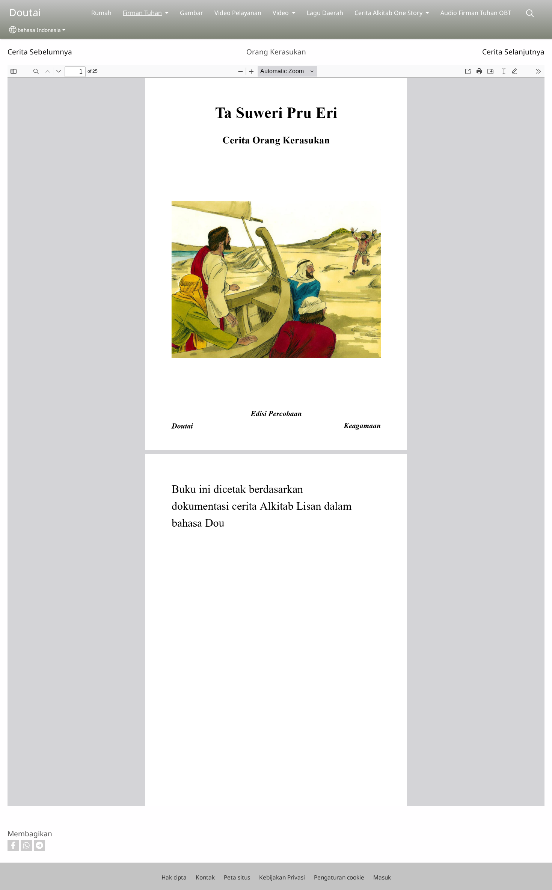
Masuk (382, 877)
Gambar (191, 13)
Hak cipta (174, 877)
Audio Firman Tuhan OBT (475, 13)
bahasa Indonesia (39, 29)
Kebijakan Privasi (282, 877)
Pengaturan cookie (339, 877)
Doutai (25, 12)
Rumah (101, 13)
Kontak (205, 877)
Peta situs (237, 877)
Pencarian (529, 13)
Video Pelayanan (237, 13)
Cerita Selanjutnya (513, 52)
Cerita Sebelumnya (40, 52)
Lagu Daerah (325, 13)
